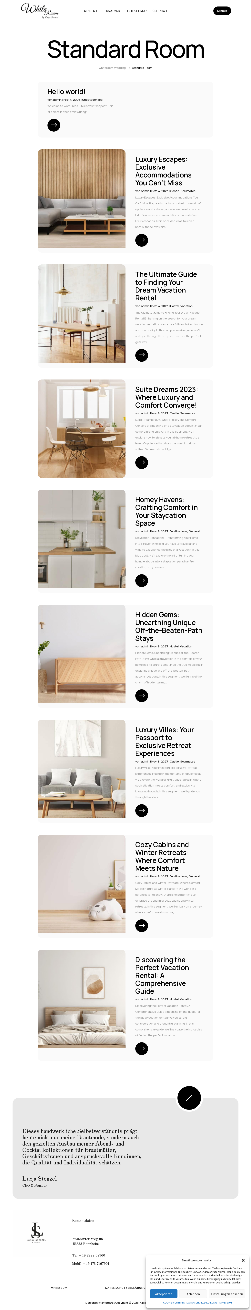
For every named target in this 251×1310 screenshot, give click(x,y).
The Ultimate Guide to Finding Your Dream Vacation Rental (166, 286)
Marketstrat (107, 1302)
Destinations (178, 531)
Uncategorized (92, 100)
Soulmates (188, 191)
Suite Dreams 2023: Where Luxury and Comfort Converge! (166, 397)
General (194, 531)
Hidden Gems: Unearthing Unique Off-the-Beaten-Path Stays (168, 626)
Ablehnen (193, 1294)
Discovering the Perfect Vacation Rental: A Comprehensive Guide (162, 975)
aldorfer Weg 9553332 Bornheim (88, 1241)
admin (57, 100)
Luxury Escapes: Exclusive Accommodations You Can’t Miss (163, 170)
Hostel (174, 306)
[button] (243, 1260)
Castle (174, 191)
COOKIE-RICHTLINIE (174, 1302)
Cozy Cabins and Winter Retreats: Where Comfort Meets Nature (162, 856)
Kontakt (222, 11)
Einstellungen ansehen (227, 1294)
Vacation (186, 306)
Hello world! (66, 91)
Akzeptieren (163, 1294)
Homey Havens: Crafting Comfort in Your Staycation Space (166, 511)
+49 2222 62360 (91, 1255)
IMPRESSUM (225, 1302)
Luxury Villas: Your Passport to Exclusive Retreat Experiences (164, 741)
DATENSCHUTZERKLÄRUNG (201, 1302)
